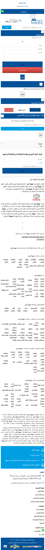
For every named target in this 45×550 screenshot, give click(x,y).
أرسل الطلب (21, 109)
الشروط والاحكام (39, 515)
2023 (35, 236)
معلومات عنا (40, 509)
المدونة (42, 522)
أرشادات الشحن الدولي (37, 501)
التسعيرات (23, 11)
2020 (24, 236)
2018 (38, 239)
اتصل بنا (41, 534)
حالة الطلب (40, 490)
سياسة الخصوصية (38, 519)
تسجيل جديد (23, 16)
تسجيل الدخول (13, 16)
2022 (31, 236)
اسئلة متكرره (40, 512)
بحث (6, 27)
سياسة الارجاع (40, 494)
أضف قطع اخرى (35, 109)
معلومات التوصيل (38, 497)
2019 (42, 239)
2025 (42, 236)
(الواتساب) (37, 530)
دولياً (6, 460)
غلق (40, 134)
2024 (38, 236)
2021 (27, 236)
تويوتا (40, 143)
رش (41, 145)
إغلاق (22, 77)
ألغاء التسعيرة (9, 109)
